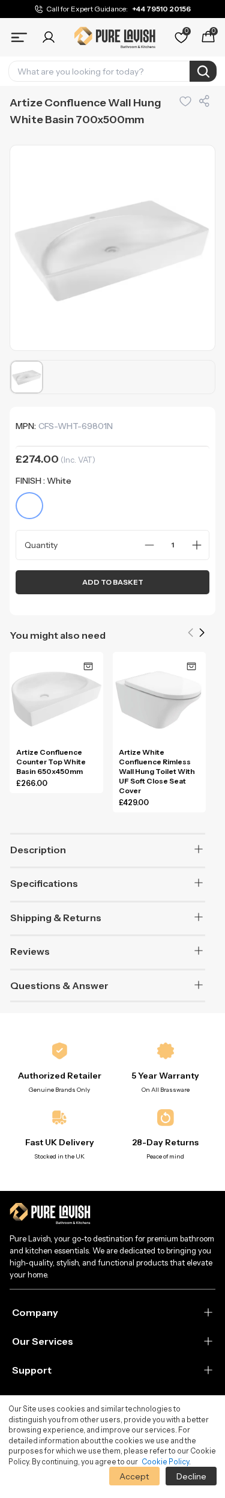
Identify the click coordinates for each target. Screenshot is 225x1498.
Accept (134, 1476)
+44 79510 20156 (161, 8)
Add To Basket (112, 581)
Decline (191, 1476)
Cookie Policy (165, 1461)
